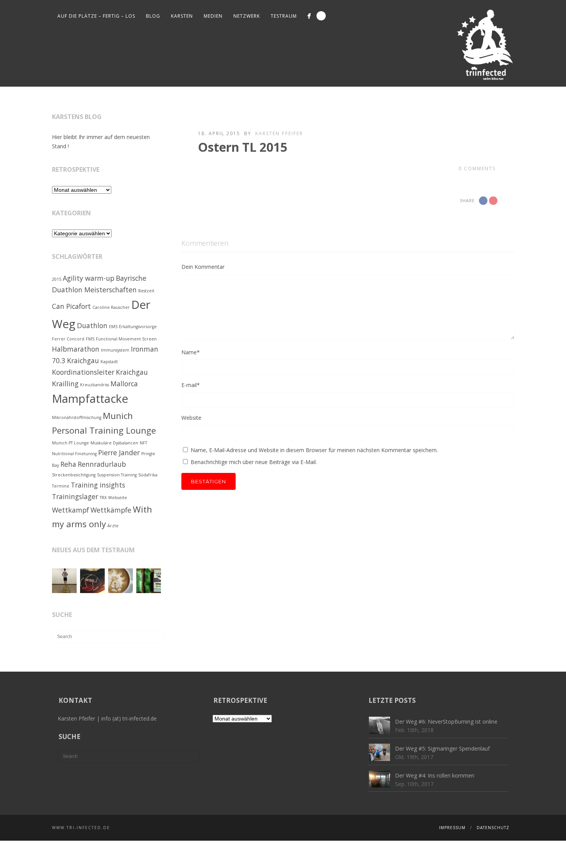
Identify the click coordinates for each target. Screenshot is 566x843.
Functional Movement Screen (126, 339)
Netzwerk (246, 16)
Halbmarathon (75, 349)
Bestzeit (146, 290)
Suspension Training (117, 475)
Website (191, 417)
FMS (90, 339)
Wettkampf (70, 510)
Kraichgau (132, 372)
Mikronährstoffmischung (76, 417)
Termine (60, 486)
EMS (113, 326)
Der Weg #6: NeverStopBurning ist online (446, 721)
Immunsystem (115, 350)
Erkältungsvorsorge (138, 326)
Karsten (182, 16)
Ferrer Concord (68, 339)
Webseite (117, 497)
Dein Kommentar (202, 266)
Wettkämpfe (110, 510)
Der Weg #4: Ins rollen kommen (434, 775)
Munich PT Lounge (70, 443)
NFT (143, 443)
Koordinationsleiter (83, 372)
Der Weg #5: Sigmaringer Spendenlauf (442, 748)
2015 (56, 279)
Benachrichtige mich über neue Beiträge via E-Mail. (254, 462)
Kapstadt (109, 361)
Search (321, 15)
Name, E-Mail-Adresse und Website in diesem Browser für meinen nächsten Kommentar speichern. (314, 450)
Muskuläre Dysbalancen (114, 443)
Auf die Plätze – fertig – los (96, 16)
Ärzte (113, 525)
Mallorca (124, 383)
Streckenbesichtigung (73, 475)
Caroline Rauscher (111, 307)
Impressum (452, 827)
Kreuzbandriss (94, 384)
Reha (68, 464)
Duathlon (92, 325)
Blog (153, 16)
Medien (213, 16)
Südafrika (147, 475)
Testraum (284, 16)
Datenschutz (493, 827)
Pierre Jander (119, 452)
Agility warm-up (88, 278)
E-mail (190, 385)
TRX (103, 497)
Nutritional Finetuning (74, 453)
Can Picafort (71, 306)
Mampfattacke (90, 398)
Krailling (65, 383)
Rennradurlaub (102, 464)
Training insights (98, 484)
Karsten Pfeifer (279, 133)
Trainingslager (75, 496)
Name (190, 352)
